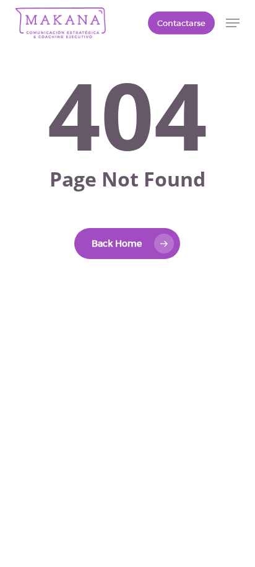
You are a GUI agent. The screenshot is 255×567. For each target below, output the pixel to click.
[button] (233, 23)
